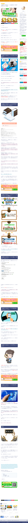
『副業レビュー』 (2, 3)
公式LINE (25, 69)
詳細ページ (21, 69)
